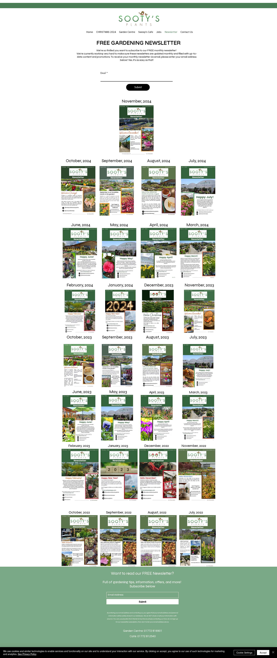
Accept (263, 652)
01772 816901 (152, 630)
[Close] (273, 652)
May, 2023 (118, 391)
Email (103, 73)
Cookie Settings (244, 652)
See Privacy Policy (27, 654)
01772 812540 (146, 636)
